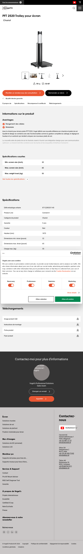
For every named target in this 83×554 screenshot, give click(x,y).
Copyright (25, 544)
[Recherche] (74, 3)
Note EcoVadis (7, 506)
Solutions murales (8, 421)
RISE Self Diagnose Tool (11, 480)
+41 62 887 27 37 (65, 441)
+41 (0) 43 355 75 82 (66, 453)
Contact (5, 473)
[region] (41, 46)
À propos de (6, 103)
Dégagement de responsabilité (59, 544)
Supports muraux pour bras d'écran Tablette (15, 462)
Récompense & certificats (37, 103)
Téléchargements (55, 103)
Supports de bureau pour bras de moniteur (15, 458)
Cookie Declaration (63, 271)
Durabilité (5, 499)
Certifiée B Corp (7, 503)
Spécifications (19, 103)
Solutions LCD (7, 447)
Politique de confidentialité (39, 544)
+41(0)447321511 (65, 466)
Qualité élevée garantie (14, 98)
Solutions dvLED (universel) (12, 443)
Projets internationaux (10, 495)
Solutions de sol (8, 424)
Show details (72, 293)
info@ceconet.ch (65, 443)
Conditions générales (9, 547)
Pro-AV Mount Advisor (10, 477)
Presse (4, 510)
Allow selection (41, 299)
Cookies (73, 544)
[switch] (31, 285)
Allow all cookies (68, 299)
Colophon (21, 547)
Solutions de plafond (9, 428)
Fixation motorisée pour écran (13, 432)
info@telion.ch (64, 468)
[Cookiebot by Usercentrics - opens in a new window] (72, 253)
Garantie (5, 484)
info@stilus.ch (64, 455)
